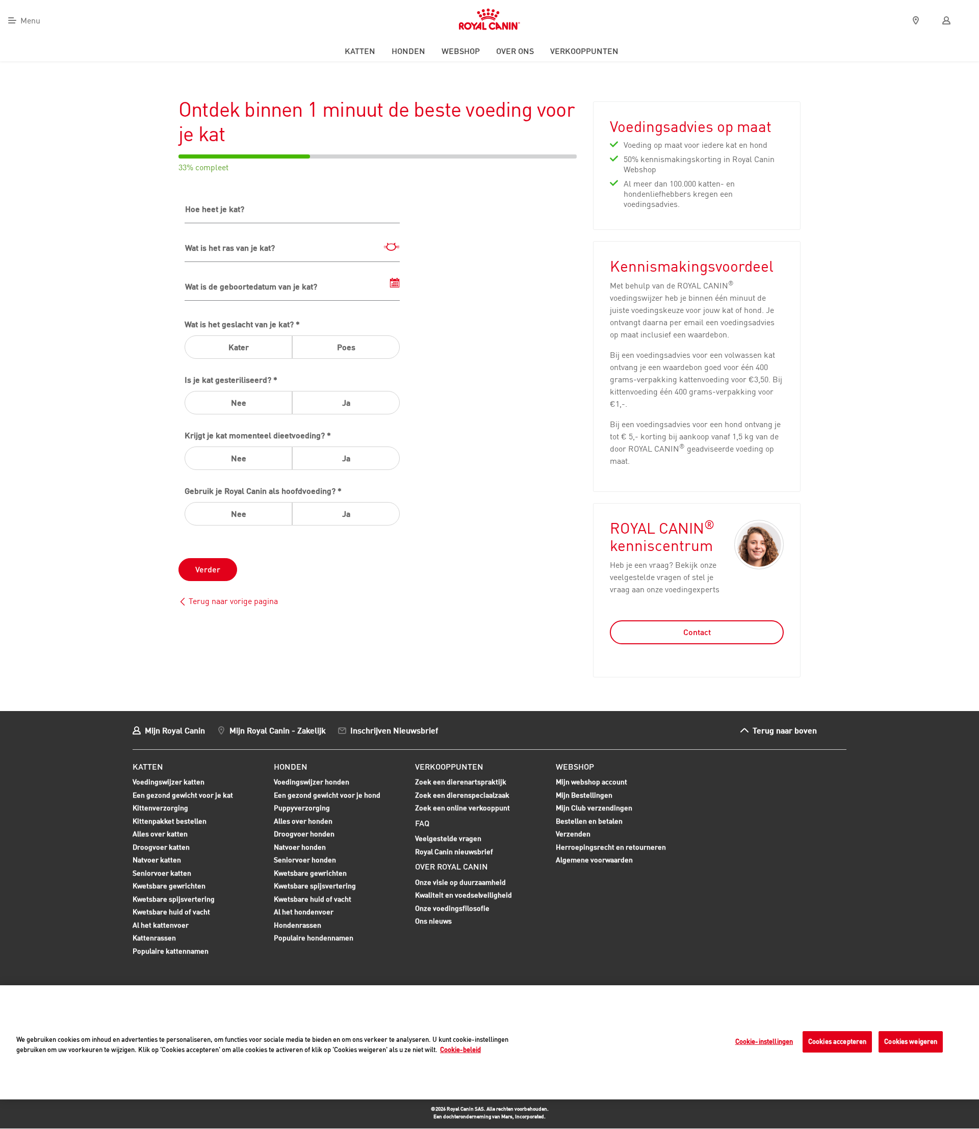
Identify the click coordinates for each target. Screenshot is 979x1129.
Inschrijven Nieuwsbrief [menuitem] (394, 730)
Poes (346, 347)
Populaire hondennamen (313, 937)
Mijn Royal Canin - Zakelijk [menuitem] (277, 730)
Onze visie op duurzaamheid (460, 882)
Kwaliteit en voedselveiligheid (463, 894)
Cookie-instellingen (764, 1041)
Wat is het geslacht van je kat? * (242, 324)
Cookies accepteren (837, 1041)
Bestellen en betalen (589, 821)
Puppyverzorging (302, 809)
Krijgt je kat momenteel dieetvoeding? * (258, 435)
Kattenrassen (154, 937)
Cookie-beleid (460, 1049)
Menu (30, 20)
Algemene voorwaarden (594, 859)
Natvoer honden (300, 848)
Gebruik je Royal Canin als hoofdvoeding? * (263, 490)
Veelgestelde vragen (448, 838)
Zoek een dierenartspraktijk (460, 781)
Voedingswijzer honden (311, 781)
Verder (207, 569)
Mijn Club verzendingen (594, 807)
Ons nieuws (433, 920)
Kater (238, 347)
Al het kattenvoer (161, 925)
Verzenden (573, 833)
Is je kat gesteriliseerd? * (231, 379)
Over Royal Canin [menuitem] (451, 866)
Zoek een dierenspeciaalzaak (462, 795)
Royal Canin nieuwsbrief (454, 851)
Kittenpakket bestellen (170, 822)
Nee (238, 402)
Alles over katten (160, 835)
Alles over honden (303, 822)
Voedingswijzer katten (168, 781)
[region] (489, 1042)
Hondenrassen (297, 925)
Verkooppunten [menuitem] (584, 51)
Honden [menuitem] (408, 51)
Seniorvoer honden (305, 861)
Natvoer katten (157, 861)
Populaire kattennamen (171, 952)
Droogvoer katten (161, 848)
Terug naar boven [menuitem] (785, 730)
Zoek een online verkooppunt (462, 807)
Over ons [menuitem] (515, 51)
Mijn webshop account (591, 781)
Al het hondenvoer (303, 911)
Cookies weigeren (910, 1041)
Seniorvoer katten (162, 874)
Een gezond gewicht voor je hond (327, 796)
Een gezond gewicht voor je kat (183, 795)
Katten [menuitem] (360, 51)
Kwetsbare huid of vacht (171, 912)
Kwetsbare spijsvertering (174, 900)
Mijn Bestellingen (584, 795)
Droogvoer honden (304, 835)
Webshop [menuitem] (461, 51)
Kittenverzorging (160, 809)
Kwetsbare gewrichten (169, 886)
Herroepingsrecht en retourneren (611, 847)
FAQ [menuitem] (422, 823)
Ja (346, 402)
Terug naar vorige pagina (233, 601)
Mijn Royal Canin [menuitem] (175, 730)
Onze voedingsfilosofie (452, 908)
